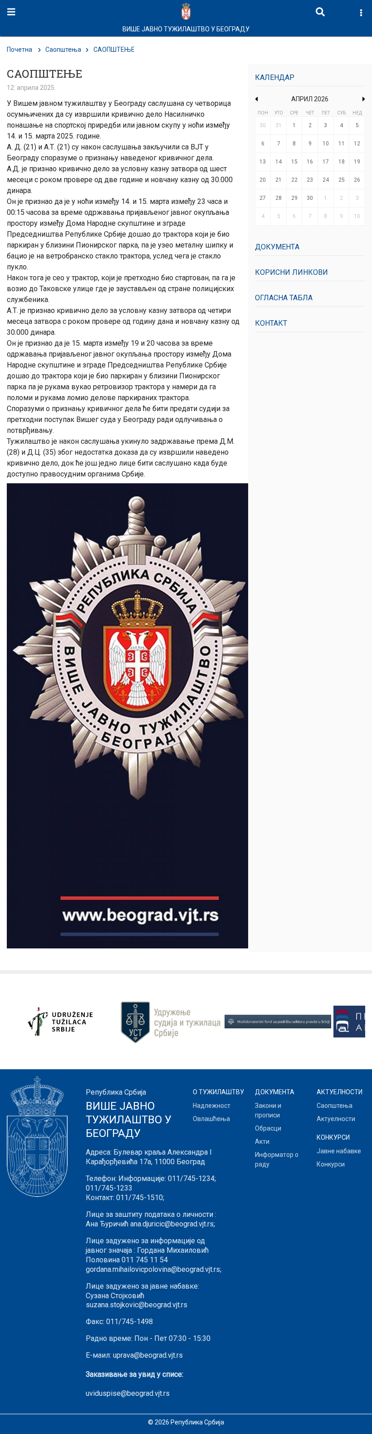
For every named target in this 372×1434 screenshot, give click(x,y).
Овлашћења (211, 1118)
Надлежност (211, 1105)
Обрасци (268, 1128)
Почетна (19, 49)
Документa (277, 247)
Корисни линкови (291, 272)
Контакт (271, 323)
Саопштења (63, 49)
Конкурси (331, 1164)
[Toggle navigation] (11, 12)
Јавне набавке (339, 1151)
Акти (262, 1141)
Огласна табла (284, 297)
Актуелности (336, 1118)
